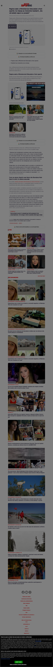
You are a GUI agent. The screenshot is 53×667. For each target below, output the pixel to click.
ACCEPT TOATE (19, 662)
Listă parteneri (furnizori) (5, 658)
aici (35, 645)
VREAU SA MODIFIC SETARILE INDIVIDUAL (18, 664)
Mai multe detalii (38, 641)
